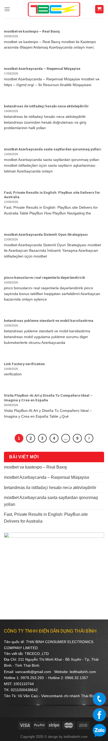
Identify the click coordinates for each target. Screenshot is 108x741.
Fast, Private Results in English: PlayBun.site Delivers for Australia (46, 517)
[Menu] (7, 9)
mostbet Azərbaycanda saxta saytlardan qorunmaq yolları (51, 501)
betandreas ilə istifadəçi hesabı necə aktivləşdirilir (50, 487)
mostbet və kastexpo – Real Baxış (35, 467)
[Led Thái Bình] (54, 9)
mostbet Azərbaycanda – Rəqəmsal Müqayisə (46, 477)
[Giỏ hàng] (99, 9)
